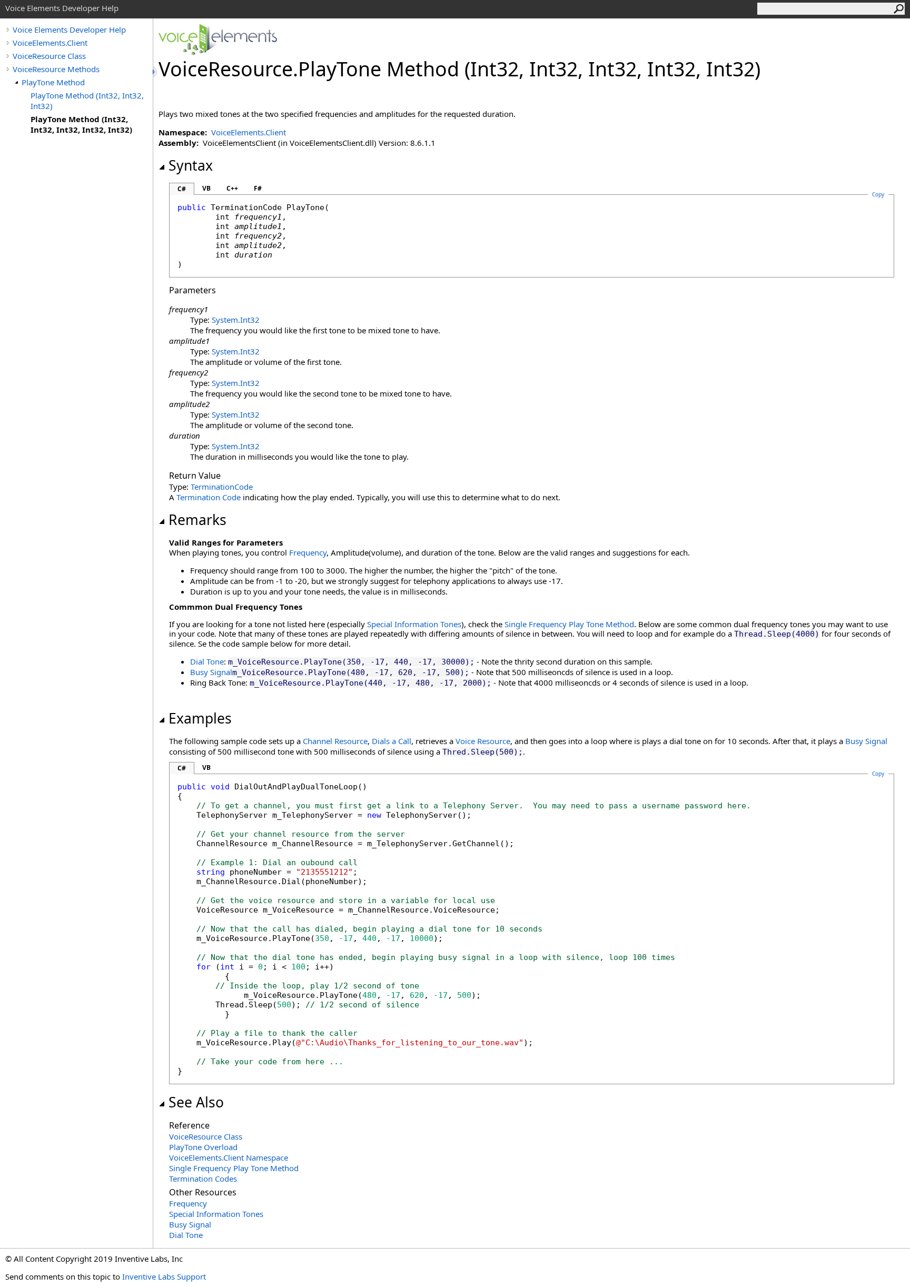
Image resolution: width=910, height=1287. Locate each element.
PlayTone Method (53, 82)
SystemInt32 (236, 319)
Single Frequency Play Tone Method (569, 624)
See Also (196, 1102)
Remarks (197, 519)
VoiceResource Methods (56, 69)
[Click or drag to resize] (155, 72)
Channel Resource (335, 741)
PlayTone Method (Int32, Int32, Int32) (87, 100)
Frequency (308, 552)
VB (206, 188)
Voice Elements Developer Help (69, 29)
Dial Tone (207, 661)
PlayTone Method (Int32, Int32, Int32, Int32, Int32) (81, 124)
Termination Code (208, 497)
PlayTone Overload (203, 1147)
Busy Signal (211, 672)
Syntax (191, 165)
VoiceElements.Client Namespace (228, 1157)
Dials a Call (391, 741)
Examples (200, 718)
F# (258, 188)
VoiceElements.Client (50, 42)
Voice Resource (483, 741)
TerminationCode (222, 486)
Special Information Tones (414, 624)
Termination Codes (203, 1178)
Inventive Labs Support (164, 1276)
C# (181, 188)
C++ (232, 188)
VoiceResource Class (49, 56)
